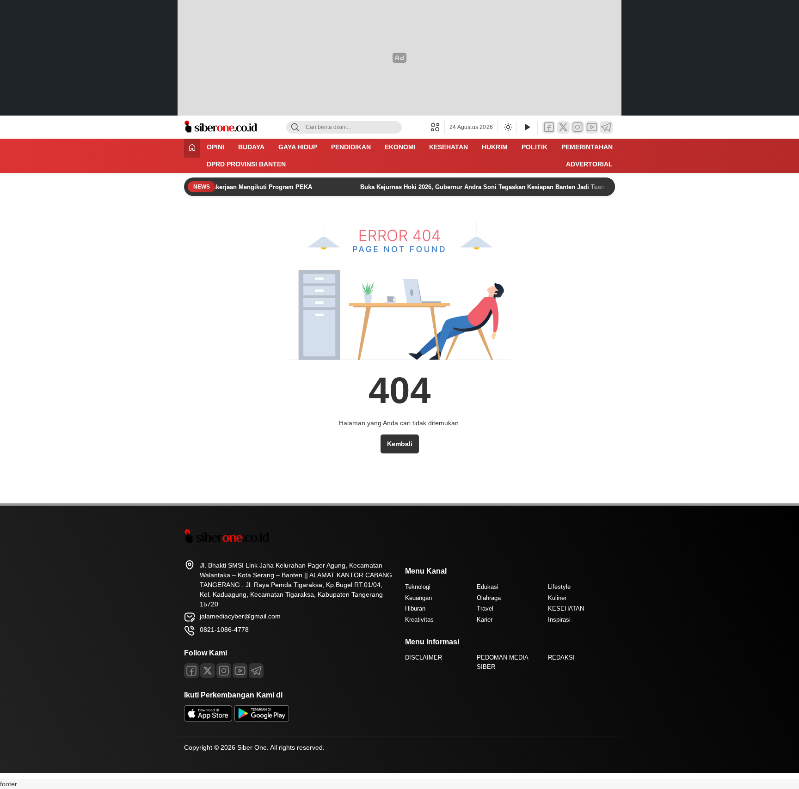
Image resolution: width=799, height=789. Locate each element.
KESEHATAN (448, 147)
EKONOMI (400, 147)
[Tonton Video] (527, 127)
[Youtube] (240, 670)
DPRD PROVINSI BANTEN (246, 164)
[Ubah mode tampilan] (507, 127)
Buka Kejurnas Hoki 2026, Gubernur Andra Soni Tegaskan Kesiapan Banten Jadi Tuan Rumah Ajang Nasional (506, 186)
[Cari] (295, 127)
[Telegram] (606, 127)
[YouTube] (591, 127)
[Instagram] (577, 127)
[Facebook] (548, 127)
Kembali (399, 443)
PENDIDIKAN (351, 147)
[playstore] (261, 719)
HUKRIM (495, 147)
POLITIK (534, 147)
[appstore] (208, 719)
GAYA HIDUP (297, 147)
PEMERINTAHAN (587, 147)
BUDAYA (251, 147)
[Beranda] (192, 148)
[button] (437, 127)
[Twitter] (563, 127)
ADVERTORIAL (589, 164)
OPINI (215, 147)
